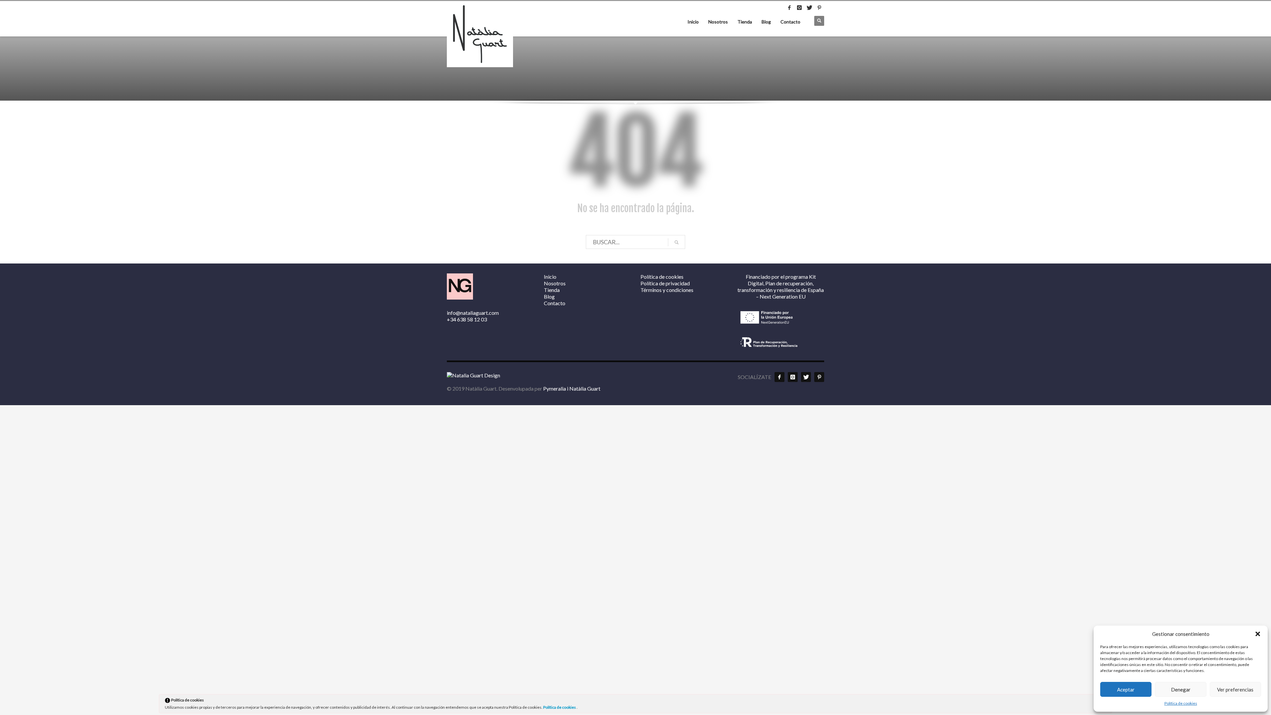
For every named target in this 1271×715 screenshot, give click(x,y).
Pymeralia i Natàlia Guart (571, 388)
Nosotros (718, 21)
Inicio (693, 21)
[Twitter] (809, 8)
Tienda (744, 21)
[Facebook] (789, 8)
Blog (766, 21)
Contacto (790, 21)
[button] (1257, 634)
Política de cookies (1180, 703)
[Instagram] (799, 8)
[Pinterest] (819, 8)
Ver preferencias (1235, 689)
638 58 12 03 (472, 319)
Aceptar (1126, 689)
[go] (676, 242)
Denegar (1181, 689)
